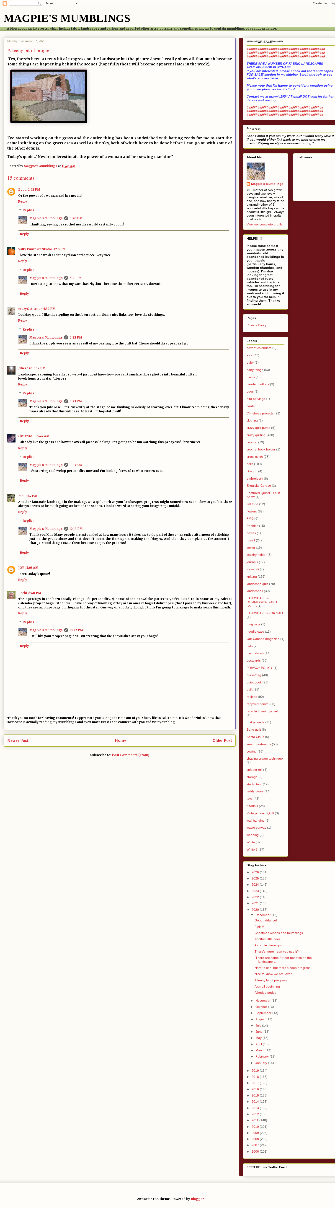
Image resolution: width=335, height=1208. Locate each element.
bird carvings (256, 399)
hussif (251, 540)
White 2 (252, 849)
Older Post (222, 740)
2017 (256, 1083)
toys (250, 798)
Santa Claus (255, 737)
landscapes (255, 591)
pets (250, 646)
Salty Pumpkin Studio (35, 249)
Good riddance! (266, 920)
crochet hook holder (261, 449)
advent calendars (259, 348)
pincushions (255, 653)
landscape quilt (257, 584)
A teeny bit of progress (271, 980)
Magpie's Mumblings (46, 218)
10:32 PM (76, 630)
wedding (253, 835)
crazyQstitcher (30, 309)
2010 (256, 1126)
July (258, 1025)
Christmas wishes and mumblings (279, 933)
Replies (28, 210)
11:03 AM (31, 568)
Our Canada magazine (263, 639)
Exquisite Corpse (259, 485)
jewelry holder (257, 554)
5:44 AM (43, 436)
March (260, 1050)
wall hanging (256, 820)
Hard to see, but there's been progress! (283, 968)
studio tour (254, 784)
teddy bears (255, 791)
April (259, 1044)
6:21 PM (76, 278)
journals (252, 562)
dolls (250, 464)
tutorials (252, 806)
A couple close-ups (268, 945)
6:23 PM (76, 401)
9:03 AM (76, 465)
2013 (256, 1108)
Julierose (25, 368)
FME (250, 518)
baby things (255, 370)
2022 (256, 897)
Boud (22, 189)
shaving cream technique (265, 758)
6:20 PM (76, 218)
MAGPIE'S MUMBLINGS (67, 18)
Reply (22, 202)
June (259, 1031)
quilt (250, 689)
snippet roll (254, 769)
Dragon (252, 471)
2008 (256, 1139)
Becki (22, 593)
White (251, 842)
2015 (256, 1095)
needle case (255, 631)
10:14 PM (76, 529)
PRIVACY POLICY (260, 668)
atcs (250, 355)
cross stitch (255, 456)
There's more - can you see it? (277, 951)
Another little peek (268, 939)
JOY (21, 568)
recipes (252, 696)
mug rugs (253, 624)
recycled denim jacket (262, 711)
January (261, 1063)
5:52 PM (49, 309)
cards (251, 406)
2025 (256, 878)
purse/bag (254, 675)
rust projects (255, 722)
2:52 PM (34, 189)
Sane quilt (254, 729)
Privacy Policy (256, 325)
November (263, 1000)
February (262, 1056)
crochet (252, 442)
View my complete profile (265, 224)
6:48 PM (34, 593)
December (263, 915)
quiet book (254, 682)
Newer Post (17, 740)
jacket (251, 547)
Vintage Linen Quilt (260, 813)
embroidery (255, 478)
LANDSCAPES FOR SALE (265, 613)
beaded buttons (258, 384)
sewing (252, 751)
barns (251, 377)
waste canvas (256, 827)
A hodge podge (265, 992)
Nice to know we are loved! (274, 974)
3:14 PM (31, 496)
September (263, 1013)
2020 (256, 909)
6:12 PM (39, 368)
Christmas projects (260, 413)
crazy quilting (256, 435)
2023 (256, 891)
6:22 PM (76, 337)
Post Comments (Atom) (130, 755)
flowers (252, 511)
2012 (256, 1114)
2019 (256, 1070)
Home (120, 740)
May (259, 1038)
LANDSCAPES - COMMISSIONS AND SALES (262, 602)
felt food (252, 504)
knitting (252, 576)
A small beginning (267, 986)
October (261, 1007)
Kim (21, 496)
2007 (256, 1145)
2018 (256, 1077)
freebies (252, 526)
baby (250, 362)
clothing (252, 420)
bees (250, 391)
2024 (256, 884)
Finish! (259, 927)
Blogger (197, 1199)
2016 (256, 1089)
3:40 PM (60, 249)
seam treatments (259, 744)
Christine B (27, 436)
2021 (256, 903)
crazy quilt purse (258, 427)
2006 (256, 1151)
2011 (255, 1120)
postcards (254, 660)
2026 (256, 872)
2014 (256, 1101)
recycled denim (257, 704)
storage (252, 777)
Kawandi (253, 569)
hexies (251, 533)
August (260, 1019)
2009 (256, 1133)
